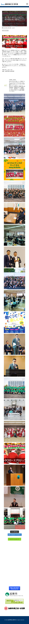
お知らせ (5, 30)
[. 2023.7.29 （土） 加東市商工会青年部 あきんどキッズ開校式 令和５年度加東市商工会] (14, 300)
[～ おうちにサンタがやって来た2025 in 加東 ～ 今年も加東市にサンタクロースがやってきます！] (14, 126)
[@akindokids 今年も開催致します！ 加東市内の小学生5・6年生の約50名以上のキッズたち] (14, 147)
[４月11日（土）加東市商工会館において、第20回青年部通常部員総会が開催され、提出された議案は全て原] (14, 104)
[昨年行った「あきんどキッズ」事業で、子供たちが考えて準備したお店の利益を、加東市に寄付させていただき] (14, 213)
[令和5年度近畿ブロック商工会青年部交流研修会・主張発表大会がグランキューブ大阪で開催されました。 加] (14, 257)
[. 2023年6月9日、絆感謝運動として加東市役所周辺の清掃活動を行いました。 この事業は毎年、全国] (14, 387)
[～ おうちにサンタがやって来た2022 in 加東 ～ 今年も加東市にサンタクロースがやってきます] (14, 453)
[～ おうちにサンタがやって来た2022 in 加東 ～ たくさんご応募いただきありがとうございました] (14, 431)
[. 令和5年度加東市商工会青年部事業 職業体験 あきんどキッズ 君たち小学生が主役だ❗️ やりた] (14, 322)
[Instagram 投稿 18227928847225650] (14, 344)
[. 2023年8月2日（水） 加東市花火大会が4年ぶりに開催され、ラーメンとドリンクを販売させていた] (14, 278)
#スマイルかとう (14, 539)
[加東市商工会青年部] (9, 4)
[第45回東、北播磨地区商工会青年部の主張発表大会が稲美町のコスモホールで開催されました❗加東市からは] (14, 496)
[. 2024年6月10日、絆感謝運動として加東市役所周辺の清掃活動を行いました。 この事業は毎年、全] (14, 191)
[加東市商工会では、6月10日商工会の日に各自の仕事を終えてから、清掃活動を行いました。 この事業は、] (14, 518)
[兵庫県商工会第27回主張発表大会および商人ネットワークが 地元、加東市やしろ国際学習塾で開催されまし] (14, 475)
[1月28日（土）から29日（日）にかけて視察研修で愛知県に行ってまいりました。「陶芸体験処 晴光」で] (14, 409)
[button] (27, 4)
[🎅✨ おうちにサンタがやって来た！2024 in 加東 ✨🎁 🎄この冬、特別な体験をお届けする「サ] (14, 169)
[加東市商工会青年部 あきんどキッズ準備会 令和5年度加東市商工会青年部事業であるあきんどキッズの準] (14, 235)
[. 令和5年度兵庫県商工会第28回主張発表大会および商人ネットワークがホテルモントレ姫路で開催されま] (14, 366)
